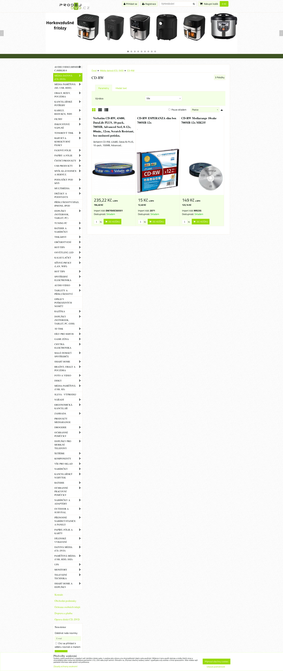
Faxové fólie (62, 150)
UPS (56, 564)
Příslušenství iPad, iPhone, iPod (66, 204)
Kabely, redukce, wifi (63, 112)
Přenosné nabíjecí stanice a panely (65, 521)
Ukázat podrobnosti (216, 667)
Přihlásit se (131, 4)
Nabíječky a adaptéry (62, 501)
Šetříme (59, 453)
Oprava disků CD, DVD (67, 619)
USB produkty (63, 165)
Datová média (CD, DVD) (63, 548)
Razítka (59, 311)
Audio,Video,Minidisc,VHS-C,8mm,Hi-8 (68, 68)
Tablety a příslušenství (63, 292)
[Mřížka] (94, 110)
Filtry (58, 119)
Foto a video (62, 375)
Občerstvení (62, 242)
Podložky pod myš (63, 181)
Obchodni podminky (65, 600)
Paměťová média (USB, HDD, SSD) (65, 557)
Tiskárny (60, 236)
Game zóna (61, 339)
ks (100, 221)
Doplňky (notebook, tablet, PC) (61, 214)
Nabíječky (61, 468)
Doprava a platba (63, 613)
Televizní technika (60, 576)
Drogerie (60, 427)
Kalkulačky (62, 257)
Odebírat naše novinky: (66, 633)
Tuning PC (60, 223)
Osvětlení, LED (64, 252)
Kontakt (59, 594)
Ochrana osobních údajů (67, 607)
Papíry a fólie (63, 155)
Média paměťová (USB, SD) (65, 387)
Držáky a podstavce (61, 195)
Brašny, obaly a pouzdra (64, 368)
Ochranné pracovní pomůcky (61, 491)
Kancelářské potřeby (63, 103)
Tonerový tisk (63, 132)
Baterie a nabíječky (61, 230)
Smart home (62, 361)
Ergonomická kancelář (63, 406)
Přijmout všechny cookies (216, 661)
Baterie (59, 482)
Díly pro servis (64, 333)
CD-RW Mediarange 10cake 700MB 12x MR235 (199, 120)
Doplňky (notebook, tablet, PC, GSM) (64, 320)
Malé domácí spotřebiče (62, 354)
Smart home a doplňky (63, 585)
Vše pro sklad (63, 463)
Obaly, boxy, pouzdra (62, 94)
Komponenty (62, 458)
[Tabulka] (106, 110)
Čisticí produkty (65, 160)
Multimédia (62, 188)
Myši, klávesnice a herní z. (65, 172)
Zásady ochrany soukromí (65, 666)
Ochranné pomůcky (61, 434)
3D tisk (58, 328)
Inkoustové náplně (62, 126)
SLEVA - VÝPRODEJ (65, 394)
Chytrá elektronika (62, 346)
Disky (58, 380)
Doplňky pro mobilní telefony (62, 445)
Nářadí (59, 399)
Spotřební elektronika (62, 278)
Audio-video (62, 285)
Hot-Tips (59, 247)
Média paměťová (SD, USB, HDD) (65, 86)
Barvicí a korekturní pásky (62, 141)
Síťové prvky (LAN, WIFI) (62, 264)
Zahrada (60, 413)
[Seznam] (100, 110)
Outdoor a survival (61, 510)
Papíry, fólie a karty (63, 531)
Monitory (60, 569)
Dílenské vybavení (60, 540)
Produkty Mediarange (62, 420)
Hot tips (59, 271)
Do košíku (113, 221)
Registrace (150, 4)
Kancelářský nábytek (63, 475)
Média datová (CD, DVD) (63, 77)
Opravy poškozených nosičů (63, 302)
